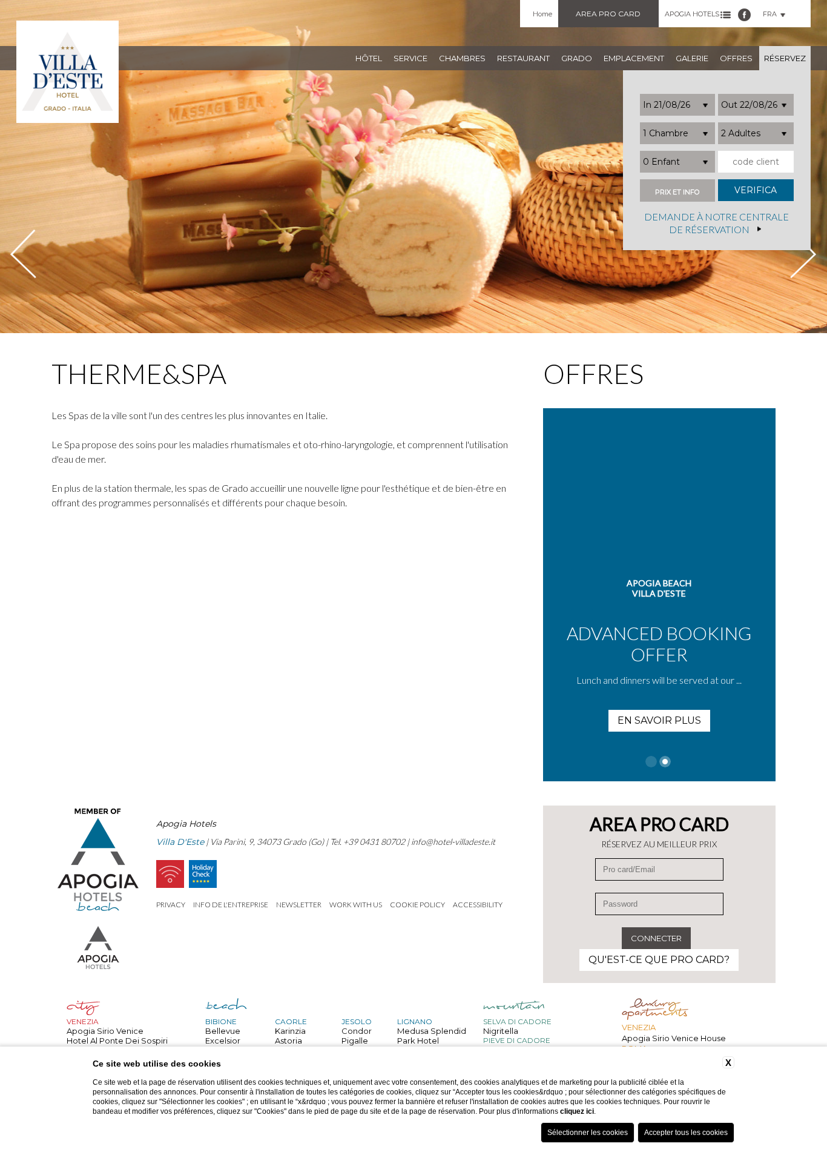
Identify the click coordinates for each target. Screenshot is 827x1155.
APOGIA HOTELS (692, 14)
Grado (576, 58)
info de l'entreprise (230, 904)
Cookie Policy (417, 904)
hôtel (368, 58)
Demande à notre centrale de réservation (716, 223)
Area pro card (608, 13)
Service (410, 58)
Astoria (288, 1040)
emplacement (634, 58)
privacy (170, 904)
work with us (355, 904)
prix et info (677, 192)
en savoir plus (659, 720)
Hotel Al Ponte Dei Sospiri (117, 1040)
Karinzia (290, 1031)
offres (736, 58)
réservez (785, 58)
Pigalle (354, 1040)
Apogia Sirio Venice (105, 1031)
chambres (462, 58)
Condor (356, 1031)
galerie (692, 58)
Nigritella (500, 1031)
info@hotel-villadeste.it (453, 841)
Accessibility (477, 904)
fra (770, 14)
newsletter (298, 904)
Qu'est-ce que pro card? (659, 959)
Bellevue (222, 1031)
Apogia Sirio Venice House (674, 1038)
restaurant (523, 58)
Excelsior (222, 1040)
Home (542, 14)
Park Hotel (418, 1040)
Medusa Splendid (431, 1031)
